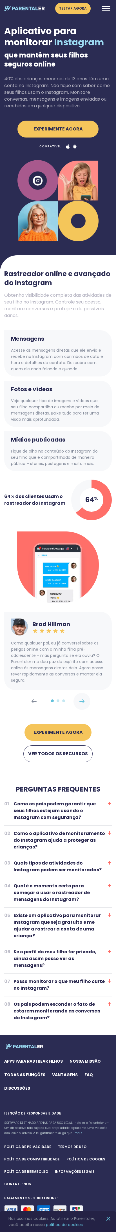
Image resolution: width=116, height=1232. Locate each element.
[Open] (106, 8)
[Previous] (81, 701)
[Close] (108, 1219)
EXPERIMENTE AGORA (58, 129)
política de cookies (64, 1224)
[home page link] (24, 8)
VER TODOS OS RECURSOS (58, 753)
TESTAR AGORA (73, 8)
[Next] (34, 701)
